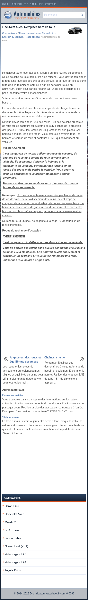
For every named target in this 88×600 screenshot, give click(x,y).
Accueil (6, 4)
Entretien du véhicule (12, 37)
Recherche (50, 4)
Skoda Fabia (13, 538)
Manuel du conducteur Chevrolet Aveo (38, 33)
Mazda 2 (10, 522)
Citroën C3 (12, 506)
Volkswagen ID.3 (15, 554)
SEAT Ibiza (12, 530)
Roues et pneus (33, 37)
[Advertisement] (44, 56)
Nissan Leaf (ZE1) (16, 546)
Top (26, 4)
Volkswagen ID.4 (15, 562)
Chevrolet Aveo (9, 33)
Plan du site (36, 4)
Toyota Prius (13, 570)
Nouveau (17, 4)
